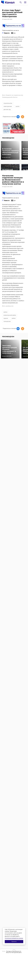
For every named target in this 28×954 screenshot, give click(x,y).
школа (17, 106)
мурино (6, 318)
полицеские (7, 321)
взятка (13, 318)
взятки (5, 312)
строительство (8, 103)
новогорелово (8, 106)
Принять (14, 941)
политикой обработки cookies (14, 938)
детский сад (7, 109)
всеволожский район (10, 315)
